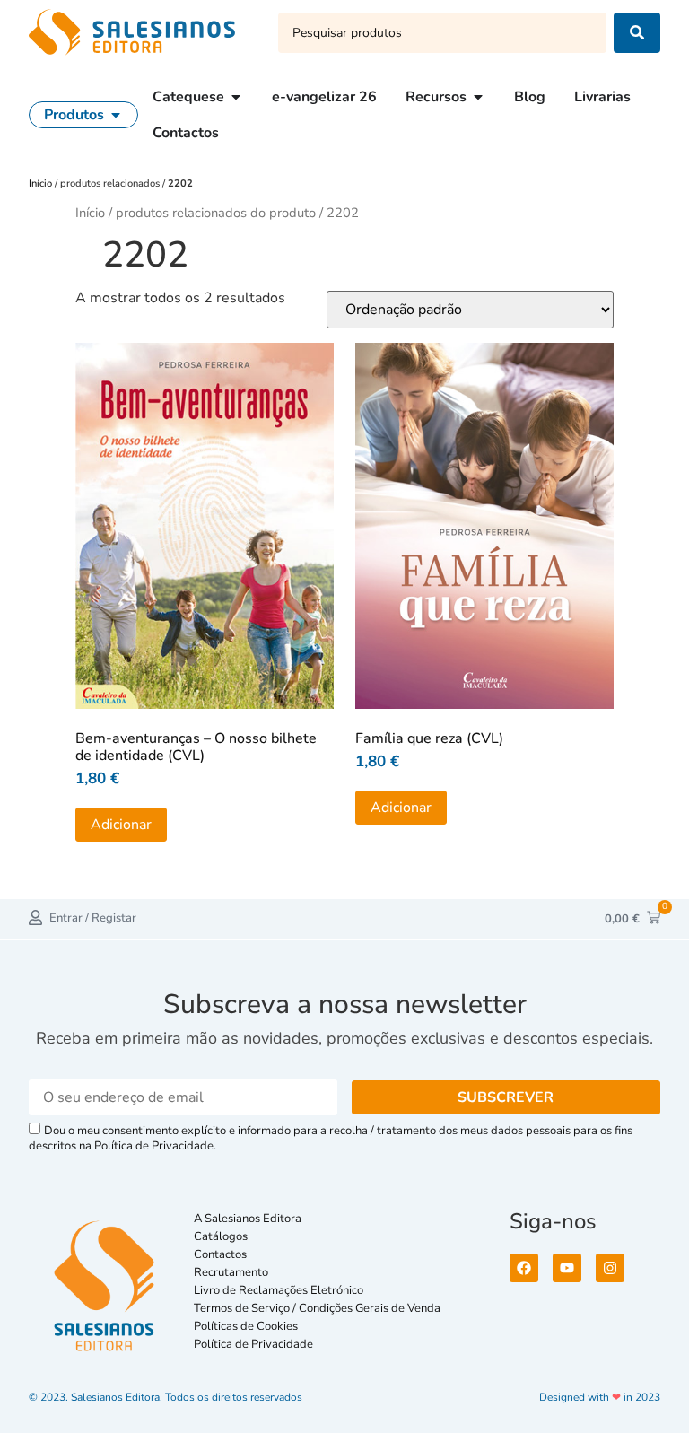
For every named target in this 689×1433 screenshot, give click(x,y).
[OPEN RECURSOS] (478, 97)
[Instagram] (610, 1268)
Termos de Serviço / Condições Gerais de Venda (320, 1308)
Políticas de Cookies (246, 1326)
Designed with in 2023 (599, 1397)
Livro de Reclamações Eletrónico (278, 1290)
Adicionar (121, 824)
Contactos (220, 1254)
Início (42, 183)
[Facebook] (524, 1268)
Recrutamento (231, 1272)
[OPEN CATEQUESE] (236, 97)
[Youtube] (567, 1268)
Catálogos (221, 1236)
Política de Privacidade (253, 1344)
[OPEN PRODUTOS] (116, 115)
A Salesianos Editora (247, 1218)
